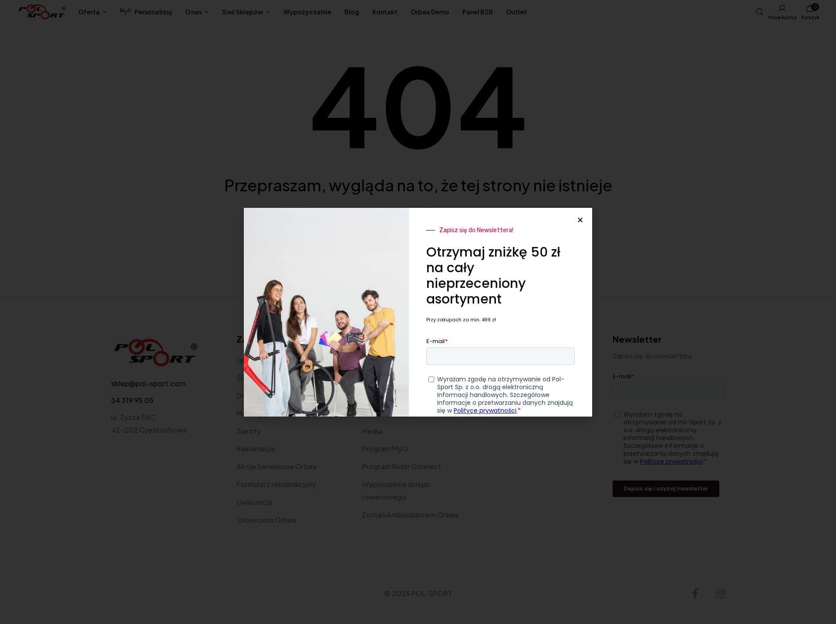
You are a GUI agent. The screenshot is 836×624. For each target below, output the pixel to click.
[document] (418, 312)
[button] (580, 220)
